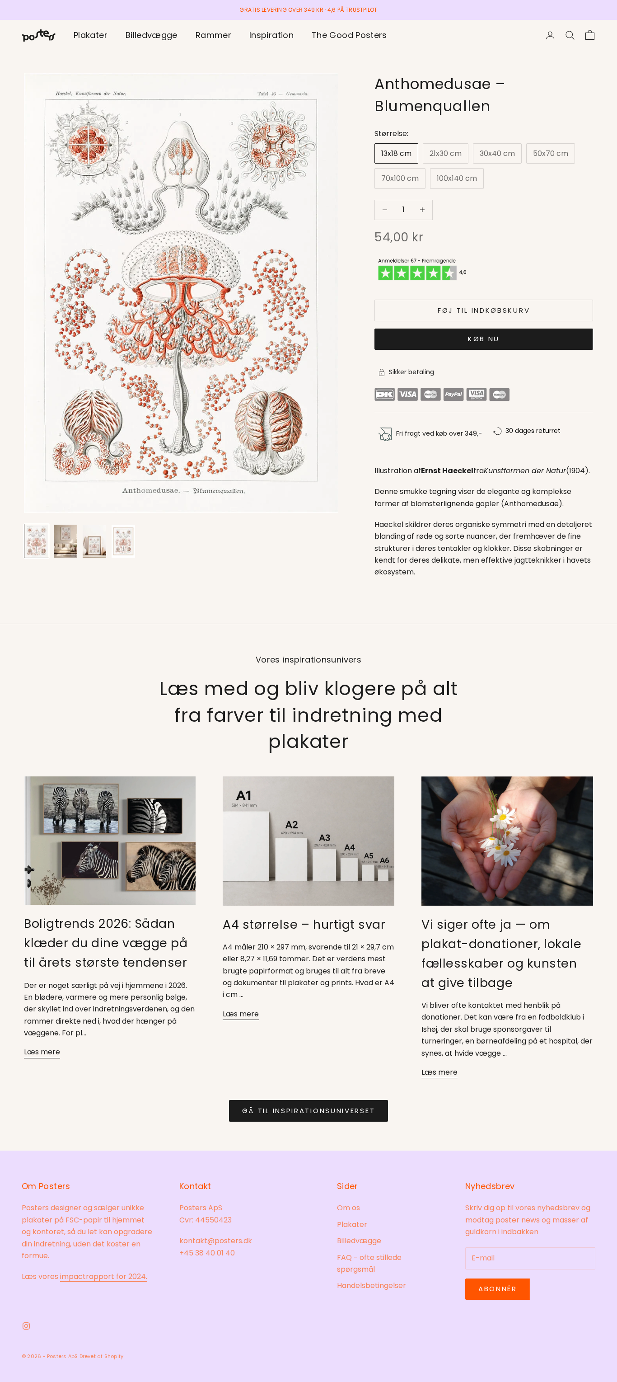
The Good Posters (349, 35)
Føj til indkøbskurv (484, 310)
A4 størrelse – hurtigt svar (304, 924)
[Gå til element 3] (94, 541)
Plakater (91, 35)
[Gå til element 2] (65, 541)
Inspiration (271, 35)
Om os (348, 1208)
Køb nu (484, 338)
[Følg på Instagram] (26, 1325)
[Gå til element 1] (36, 541)
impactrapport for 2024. (103, 1276)
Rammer (213, 35)
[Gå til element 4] (123, 541)
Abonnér (497, 1288)
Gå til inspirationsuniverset (308, 1110)
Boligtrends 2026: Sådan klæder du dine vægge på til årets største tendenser (105, 943)
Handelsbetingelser (371, 1285)
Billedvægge (152, 35)
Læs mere (42, 1052)
